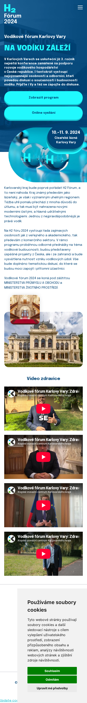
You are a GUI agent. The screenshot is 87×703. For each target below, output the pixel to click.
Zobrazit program (43, 97)
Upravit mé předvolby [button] (52, 688)
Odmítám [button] (52, 679)
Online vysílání (43, 113)
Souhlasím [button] (52, 671)
